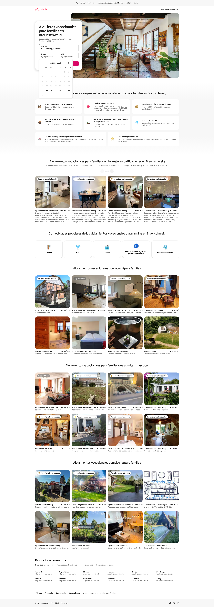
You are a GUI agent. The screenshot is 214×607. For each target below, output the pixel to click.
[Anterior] (102, 171)
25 (47, 90)
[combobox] (59, 48)
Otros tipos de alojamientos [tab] (66, 565)
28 (60, 90)
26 (51, 90)
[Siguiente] (112, 171)
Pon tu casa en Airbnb (169, 9)
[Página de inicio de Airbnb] (41, 9)
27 (56, 90)
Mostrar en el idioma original (127, 3)
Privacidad (55, 603)
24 (42, 90)
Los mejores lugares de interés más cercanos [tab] (97, 565)
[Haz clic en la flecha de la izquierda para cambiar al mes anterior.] (42, 63)
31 (42, 95)
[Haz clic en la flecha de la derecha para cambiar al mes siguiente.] (68, 63)
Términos (64, 603)
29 (64, 90)
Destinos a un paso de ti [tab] (44, 565)
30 (69, 90)
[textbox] (49, 56)
